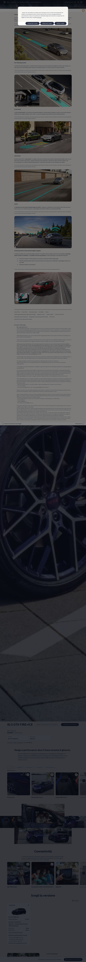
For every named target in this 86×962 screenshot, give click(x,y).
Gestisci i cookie (60, 23)
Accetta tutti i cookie (32, 23)
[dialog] (43, 481)
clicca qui (39, 17)
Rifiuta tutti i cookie (47, 23)
